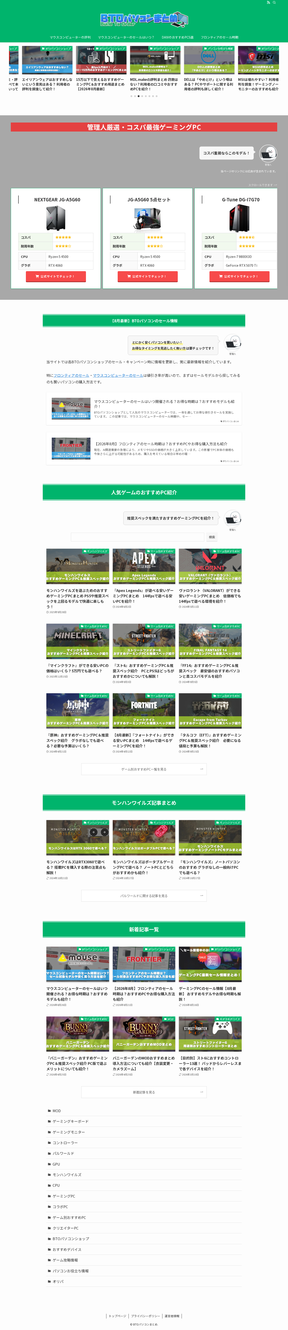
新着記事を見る (144, 1092)
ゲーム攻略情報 (65, 1260)
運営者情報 (172, 1316)
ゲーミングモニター (69, 1132)
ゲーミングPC (64, 1196)
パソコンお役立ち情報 (71, 1270)
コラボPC (60, 1206)
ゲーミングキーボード (71, 1121)
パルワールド (63, 1153)
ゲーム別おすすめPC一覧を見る (143, 769)
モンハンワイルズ (67, 1174)
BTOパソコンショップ (71, 1238)
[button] (131, 96)
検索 (212, 537)
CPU (56, 1185)
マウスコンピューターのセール (118, 375)
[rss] (268, 2)
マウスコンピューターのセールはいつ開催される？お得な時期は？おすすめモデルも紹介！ (164, 404)
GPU (56, 1164)
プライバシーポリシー (145, 1316)
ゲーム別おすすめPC (69, 1217)
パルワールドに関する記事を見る (144, 895)
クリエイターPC (66, 1228)
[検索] (274, 2)
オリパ (58, 1281)
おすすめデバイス (67, 1249)
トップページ (117, 1316)
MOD (57, 1110)
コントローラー (65, 1142)
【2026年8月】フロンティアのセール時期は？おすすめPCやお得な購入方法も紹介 (160, 443)
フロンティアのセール (71, 375)
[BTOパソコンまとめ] (144, 19)
